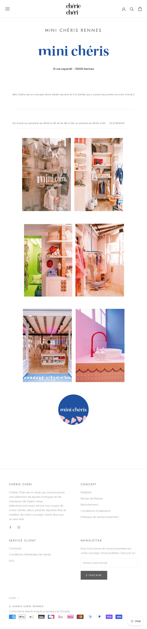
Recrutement (89, 504)
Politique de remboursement (100, 517)
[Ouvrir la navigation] (7, 8)
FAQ (11, 561)
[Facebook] (10, 527)
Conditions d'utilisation (96, 511)
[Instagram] (18, 527)
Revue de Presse (92, 498)
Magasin (86, 492)
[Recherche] (132, 9)
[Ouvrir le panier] (140, 9)
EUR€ (12, 598)
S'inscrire (94, 575)
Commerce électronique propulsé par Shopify (39, 611)
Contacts (15, 548)
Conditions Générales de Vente (30, 554)
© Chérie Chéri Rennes (26, 606)
